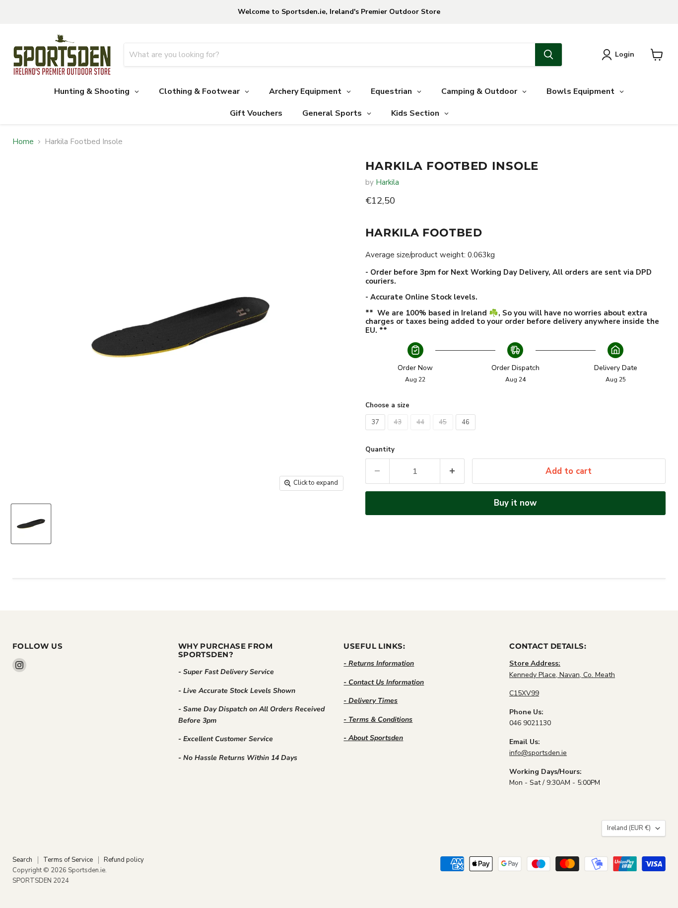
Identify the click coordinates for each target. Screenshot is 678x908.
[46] (467, 433)
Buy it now (515, 503)
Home (23, 142)
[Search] (548, 54)
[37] (376, 433)
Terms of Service (68, 859)
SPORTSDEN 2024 (40, 880)
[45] (444, 433)
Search (22, 859)
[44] (421, 433)
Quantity (380, 450)
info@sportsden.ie (538, 752)
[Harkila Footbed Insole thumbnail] (31, 523)
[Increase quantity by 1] (452, 471)
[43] (399, 433)
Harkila (387, 182)
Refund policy (124, 859)
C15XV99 (524, 693)
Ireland (629, 828)
